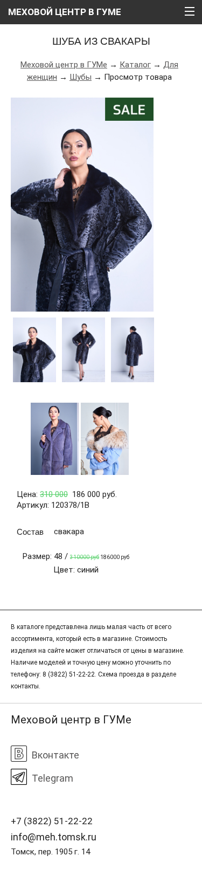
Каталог (135, 65)
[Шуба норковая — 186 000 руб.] (82, 205)
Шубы (80, 77)
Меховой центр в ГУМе (63, 65)
